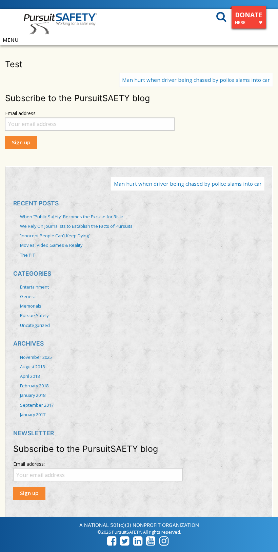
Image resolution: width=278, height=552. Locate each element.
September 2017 (37, 405)
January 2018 (32, 395)
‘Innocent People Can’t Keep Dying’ (55, 236)
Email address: (21, 113)
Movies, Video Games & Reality (51, 245)
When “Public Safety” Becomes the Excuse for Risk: (71, 217)
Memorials (30, 306)
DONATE (248, 17)
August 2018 (32, 367)
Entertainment (34, 287)
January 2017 (32, 414)
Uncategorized (35, 325)
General (28, 296)
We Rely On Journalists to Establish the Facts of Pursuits (76, 226)
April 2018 (30, 376)
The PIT (27, 255)
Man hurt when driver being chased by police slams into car (185, 79)
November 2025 (36, 357)
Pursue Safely (34, 315)
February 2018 (34, 386)
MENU (10, 39)
